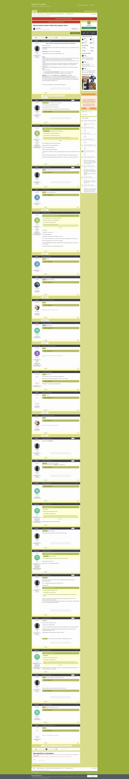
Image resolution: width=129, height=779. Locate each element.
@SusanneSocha (45, 102)
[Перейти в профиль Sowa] (82, 133)
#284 (75, 300)
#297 (75, 618)
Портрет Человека (87, 133)
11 (44, 37)
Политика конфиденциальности (39, 773)
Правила (55, 11)
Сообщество (41, 11)
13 (48, 37)
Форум (35, 11)
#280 (75, 189)
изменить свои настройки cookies (67, 776)
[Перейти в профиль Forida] (82, 151)
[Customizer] (96, 5)
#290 (75, 438)
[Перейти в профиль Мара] (34, 29)
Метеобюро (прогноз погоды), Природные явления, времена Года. (89, 127)
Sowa (87, 134)
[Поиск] (96, 11)
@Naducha (44, 463)
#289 (75, 415)
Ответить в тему (75, 33)
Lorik (37, 392)
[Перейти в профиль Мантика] (37, 379)
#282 (75, 256)
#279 (75, 167)
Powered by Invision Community (91, 773)
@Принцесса (45, 530)
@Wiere (44, 677)
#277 (75, 100)
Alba (37, 277)
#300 (75, 704)
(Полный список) (89, 111)
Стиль (32, 773)
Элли (37, 189)
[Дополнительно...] (78, 41)
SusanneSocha (37, 125)
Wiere (37, 725)
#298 (75, 650)
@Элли (44, 169)
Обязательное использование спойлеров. (63, 18)
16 (53, 37)
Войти (84, 108)
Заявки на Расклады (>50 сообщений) (90, 120)
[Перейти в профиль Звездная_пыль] (37, 353)
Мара (40, 28)
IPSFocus (36, 772)
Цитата (45, 92)
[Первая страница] (33, 37)
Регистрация (93, 108)
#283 (75, 277)
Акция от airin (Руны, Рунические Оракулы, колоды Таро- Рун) (89, 156)
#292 (75, 483)
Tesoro (37, 300)
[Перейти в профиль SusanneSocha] (37, 133)
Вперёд (56, 37)
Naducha (37, 322)
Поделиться (68, 28)
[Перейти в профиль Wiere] (37, 733)
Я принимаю (92, 776)
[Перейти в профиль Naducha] (37, 330)
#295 (75, 550)
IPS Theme (32, 772)
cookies (50, 776)
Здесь (46, 48)
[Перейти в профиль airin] (82, 157)
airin (86, 157)
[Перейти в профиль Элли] (37, 197)
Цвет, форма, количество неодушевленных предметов (88, 177)
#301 (75, 725)
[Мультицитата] (43, 93)
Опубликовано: (46, 100)
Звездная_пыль (37, 345)
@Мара (44, 192)
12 (46, 37)
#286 (75, 345)
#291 (75, 460)
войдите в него (70, 754)
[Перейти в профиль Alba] (37, 284)
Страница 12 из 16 (64, 37)
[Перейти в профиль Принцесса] (37, 510)
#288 (75, 392)
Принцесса (37, 504)
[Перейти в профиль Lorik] (37, 400)
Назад (36, 37)
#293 (75, 504)
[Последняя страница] (59, 37)
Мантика (37, 371)
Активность (49, 11)
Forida (87, 151)
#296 (75, 575)
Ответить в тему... (41, 760)
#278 (75, 125)
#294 (75, 528)
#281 (75, 212)
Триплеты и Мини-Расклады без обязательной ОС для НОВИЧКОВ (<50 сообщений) (90, 150)
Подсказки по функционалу (87, 27)
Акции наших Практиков (46, 29)
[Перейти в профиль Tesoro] (37, 307)
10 (42, 37)
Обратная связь (47, 773)
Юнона (86, 114)
